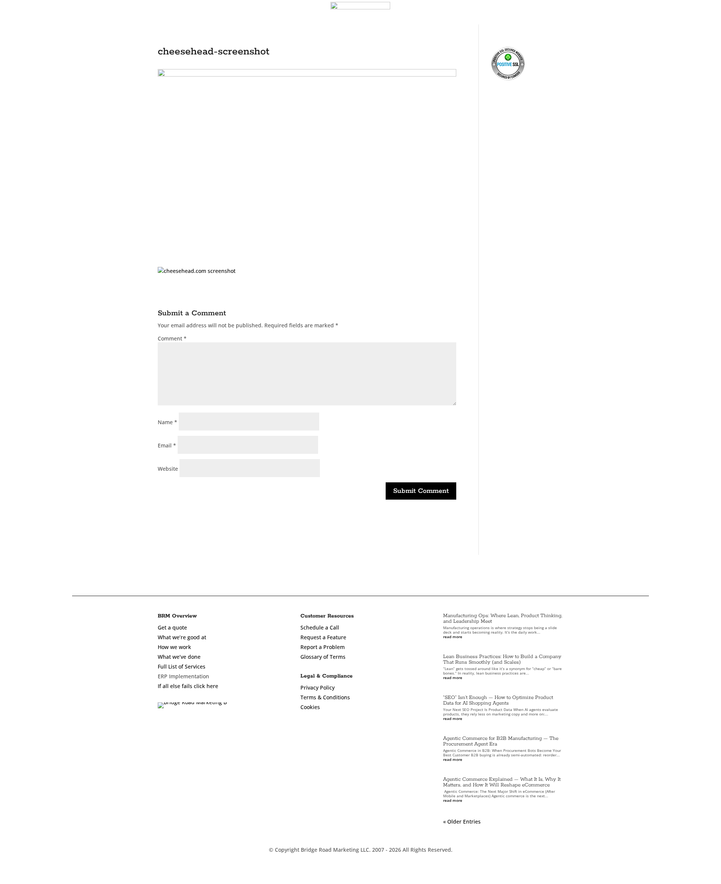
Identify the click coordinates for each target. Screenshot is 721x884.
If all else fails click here (188, 686)
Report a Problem (322, 647)
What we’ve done (179, 656)
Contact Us (688, 13)
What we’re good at (182, 637)
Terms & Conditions (325, 697)
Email (167, 445)
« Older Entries (462, 821)
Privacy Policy (317, 687)
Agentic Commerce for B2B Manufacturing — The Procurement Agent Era (500, 741)
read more (452, 636)
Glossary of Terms (322, 656)
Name (167, 422)
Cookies (310, 707)
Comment (172, 338)
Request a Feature (323, 637)
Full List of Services (181, 666)
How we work (174, 647)
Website (168, 468)
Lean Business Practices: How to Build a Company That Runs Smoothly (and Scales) (502, 660)
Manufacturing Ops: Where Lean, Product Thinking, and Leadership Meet (502, 619)
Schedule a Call (319, 627)
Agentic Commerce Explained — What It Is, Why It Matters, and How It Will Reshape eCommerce (502, 782)
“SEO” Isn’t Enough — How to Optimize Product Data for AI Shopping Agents (498, 700)
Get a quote (172, 627)
